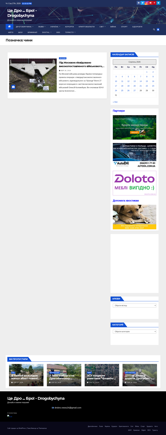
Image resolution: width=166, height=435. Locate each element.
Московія (63, 58)
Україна (54, 27)
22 (147, 86)
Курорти (69, 27)
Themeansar (43, 428)
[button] (154, 29)
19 (128, 86)
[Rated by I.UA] (9, 416)
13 (135, 81)
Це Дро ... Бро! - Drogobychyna (35, 398)
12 (128, 81)
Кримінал (32, 32)
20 (135, 86)
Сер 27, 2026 (18, 382)
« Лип (115, 102)
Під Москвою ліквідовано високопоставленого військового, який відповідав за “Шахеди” (80, 66)
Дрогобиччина (24, 27)
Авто (10, 32)
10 (116, 81)
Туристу (69, 32)
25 (122, 91)
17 (116, 86)
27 (135, 91)
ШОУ (20, 32)
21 (141, 86)
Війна (113, 27)
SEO (58, 32)
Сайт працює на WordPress (16, 428)
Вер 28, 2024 (66, 70)
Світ (101, 27)
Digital (46, 32)
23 (153, 86)
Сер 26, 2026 (56, 382)
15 (147, 81)
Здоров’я (137, 27)
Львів (41, 27)
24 (116, 91)
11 (122, 81)
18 (122, 86)
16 (153, 81)
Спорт (124, 27)
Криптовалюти (87, 27)
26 (128, 91)
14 (141, 81)
